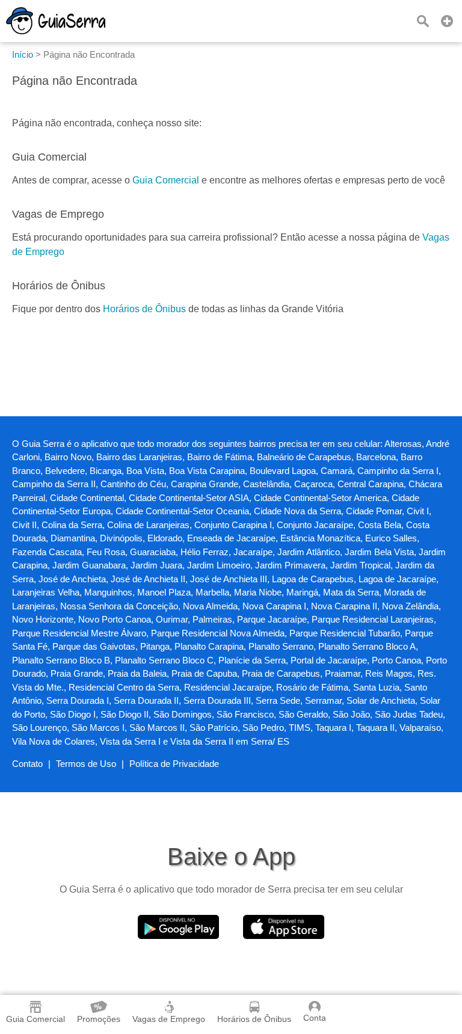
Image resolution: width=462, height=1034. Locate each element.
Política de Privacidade (174, 764)
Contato (27, 764)
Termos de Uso (86, 764)
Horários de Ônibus (144, 309)
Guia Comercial (165, 180)
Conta (314, 1018)
